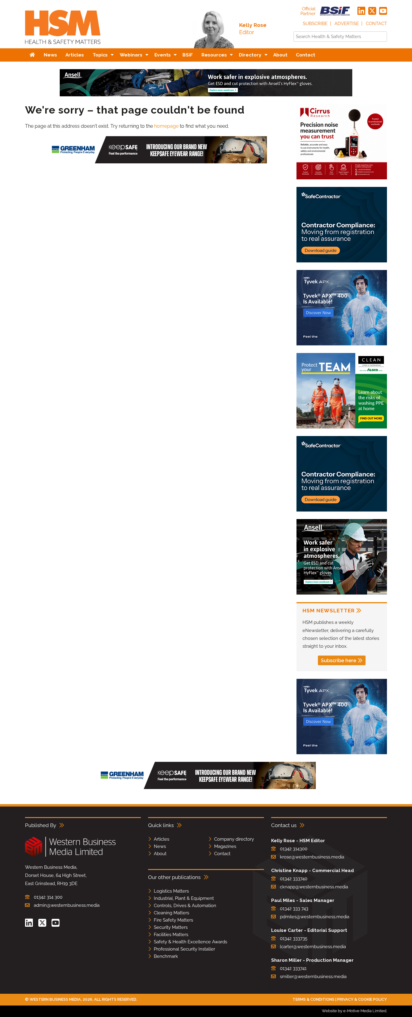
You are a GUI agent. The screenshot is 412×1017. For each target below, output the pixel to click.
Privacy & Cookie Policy (362, 999)
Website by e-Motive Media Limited (354, 1011)
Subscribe (315, 23)
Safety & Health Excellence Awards (190, 942)
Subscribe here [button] (338, 660)
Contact (376, 23)
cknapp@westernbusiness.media (314, 887)
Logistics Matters (171, 891)
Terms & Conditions (313, 999)
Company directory (234, 839)
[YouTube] (383, 11)
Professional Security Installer (184, 949)
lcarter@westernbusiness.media (313, 946)
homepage (166, 126)
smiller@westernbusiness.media (313, 976)
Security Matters (171, 927)
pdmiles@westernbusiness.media (314, 916)
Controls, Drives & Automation (185, 905)
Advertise (346, 23)
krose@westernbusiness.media (312, 857)
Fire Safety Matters (173, 920)
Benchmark (166, 956)
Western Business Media (55, 999)
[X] (372, 11)
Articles (161, 839)
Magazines (225, 846)
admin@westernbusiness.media (67, 905)
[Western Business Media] (70, 855)
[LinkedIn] (361, 11)
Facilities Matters (171, 934)
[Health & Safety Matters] (62, 46)
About (160, 853)
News (160, 846)
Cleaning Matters (171, 913)
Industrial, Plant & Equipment (184, 898)
